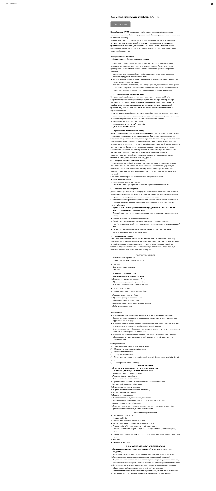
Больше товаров (11, 4)
